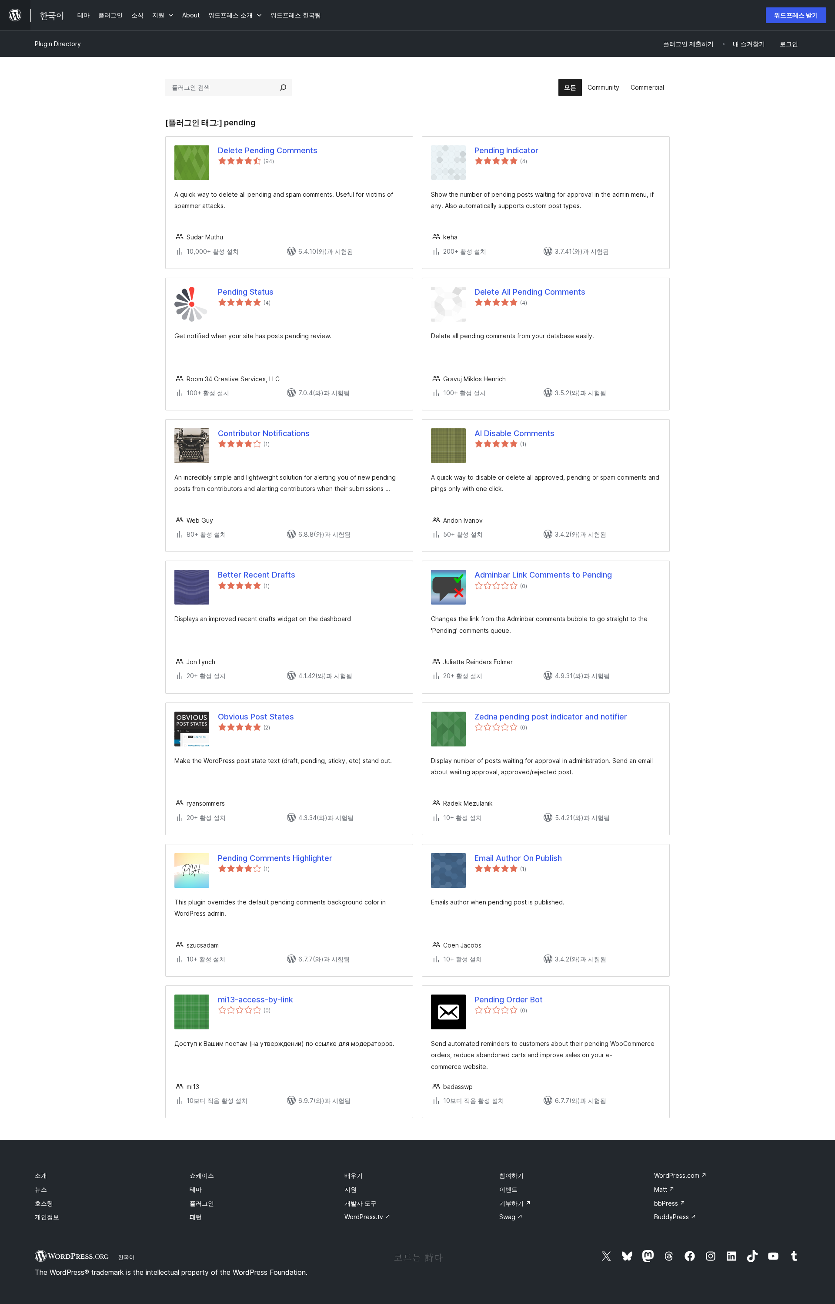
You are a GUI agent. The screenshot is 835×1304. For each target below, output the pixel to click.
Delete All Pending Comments (529, 291)
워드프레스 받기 (796, 15)
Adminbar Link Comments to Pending (543, 574)
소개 (41, 1175)
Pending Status (246, 291)
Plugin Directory (58, 43)
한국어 (126, 1257)
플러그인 (202, 1203)
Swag (511, 1216)
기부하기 (515, 1203)
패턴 (196, 1216)
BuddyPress (675, 1216)
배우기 (353, 1175)
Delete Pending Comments (267, 150)
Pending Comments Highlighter (275, 858)
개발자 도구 (360, 1203)
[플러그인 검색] (283, 87)
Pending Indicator (506, 150)
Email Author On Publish (518, 858)
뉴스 (41, 1189)
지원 (350, 1189)
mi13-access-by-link (255, 999)
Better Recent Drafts (256, 574)
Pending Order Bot (508, 999)
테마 (196, 1189)
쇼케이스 (202, 1175)
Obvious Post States (256, 716)
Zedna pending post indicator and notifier (550, 716)
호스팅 (44, 1203)
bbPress (669, 1203)
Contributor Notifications (264, 433)
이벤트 (508, 1189)
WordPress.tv (367, 1216)
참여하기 (511, 1175)
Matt (664, 1189)
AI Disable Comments (514, 433)
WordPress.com (680, 1175)
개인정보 (47, 1216)
